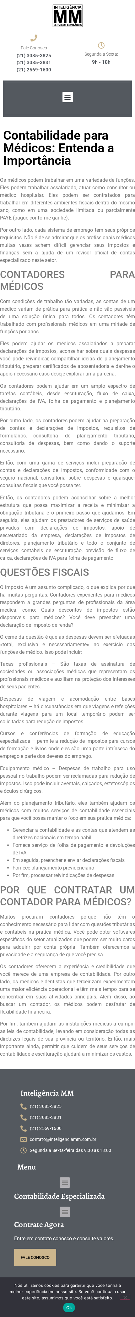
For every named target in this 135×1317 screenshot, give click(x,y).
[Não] (125, 1297)
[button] (67, 97)
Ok (69, 1307)
